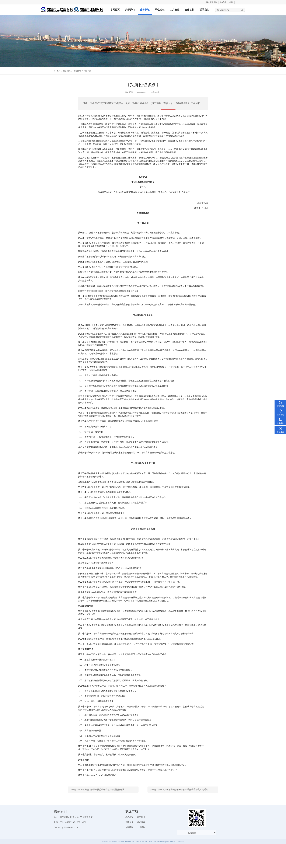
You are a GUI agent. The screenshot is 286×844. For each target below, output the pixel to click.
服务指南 (77, 71)
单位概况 (129, 817)
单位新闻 (141, 822)
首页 (58, 71)
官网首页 (115, 9)
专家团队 (129, 827)
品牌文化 (129, 822)
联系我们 (204, 9)
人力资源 (174, 9)
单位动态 (159, 9)
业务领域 (145, 9)
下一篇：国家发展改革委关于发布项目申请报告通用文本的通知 (179, 789)
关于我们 (130, 9)
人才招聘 (141, 827)
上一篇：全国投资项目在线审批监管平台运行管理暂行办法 (97, 789)
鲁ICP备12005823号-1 (175, 841)
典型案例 (141, 817)
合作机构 (189, 9)
